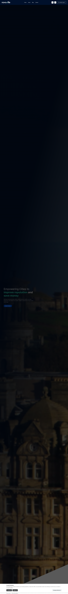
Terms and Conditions (15, 593)
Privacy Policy (8, 593)
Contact (36, 2)
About (29, 2)
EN (52, 2)
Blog (33, 2)
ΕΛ (55, 2)
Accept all (9, 590)
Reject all (15, 590)
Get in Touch (7, 307)
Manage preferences (57, 590)
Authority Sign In (62, 2)
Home (25, 2)
